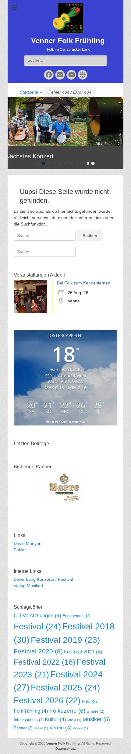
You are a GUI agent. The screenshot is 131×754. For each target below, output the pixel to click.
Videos (80, 728)
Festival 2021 (83, 652)
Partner (23, 728)
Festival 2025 (65, 687)
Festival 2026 (47, 700)
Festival (37, 626)
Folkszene (67, 711)
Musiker (96, 719)
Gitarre (95, 711)
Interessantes (29, 720)
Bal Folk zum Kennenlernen (83, 283)
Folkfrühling (31, 711)
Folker (20, 549)
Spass (41, 728)
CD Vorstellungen (37, 615)
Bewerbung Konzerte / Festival (43, 579)
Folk (89, 701)
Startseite (31, 92)
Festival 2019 (65, 640)
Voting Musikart (28, 585)
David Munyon (27, 543)
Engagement (76, 616)
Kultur (55, 719)
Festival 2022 (44, 662)
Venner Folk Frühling (68, 40)
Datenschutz (65, 748)
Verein (60, 728)
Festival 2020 (38, 651)
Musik (74, 720)
